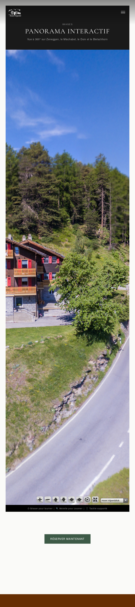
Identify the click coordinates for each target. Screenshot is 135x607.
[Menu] (123, 12)
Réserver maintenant (67, 539)
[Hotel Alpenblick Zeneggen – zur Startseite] (14, 12)
